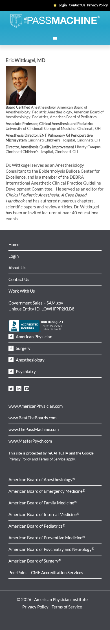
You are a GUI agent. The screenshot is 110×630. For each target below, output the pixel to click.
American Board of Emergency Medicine (46, 491)
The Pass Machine (55, 20)
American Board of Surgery (34, 560)
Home (13, 244)
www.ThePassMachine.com (33, 429)
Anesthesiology (30, 359)
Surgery (22, 348)
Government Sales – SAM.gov (35, 302)
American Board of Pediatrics (36, 525)
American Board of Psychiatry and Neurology (51, 549)
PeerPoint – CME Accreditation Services (45, 572)
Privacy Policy (19, 459)
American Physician (33, 336)
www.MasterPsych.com (30, 440)
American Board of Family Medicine (42, 502)
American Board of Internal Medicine (43, 514)
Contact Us (18, 279)
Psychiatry (25, 371)
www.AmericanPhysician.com (35, 406)
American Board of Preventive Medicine (46, 537)
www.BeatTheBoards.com (32, 417)
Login (13, 256)
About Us (17, 267)
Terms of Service (52, 459)
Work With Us (21, 290)
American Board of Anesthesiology (41, 479)
